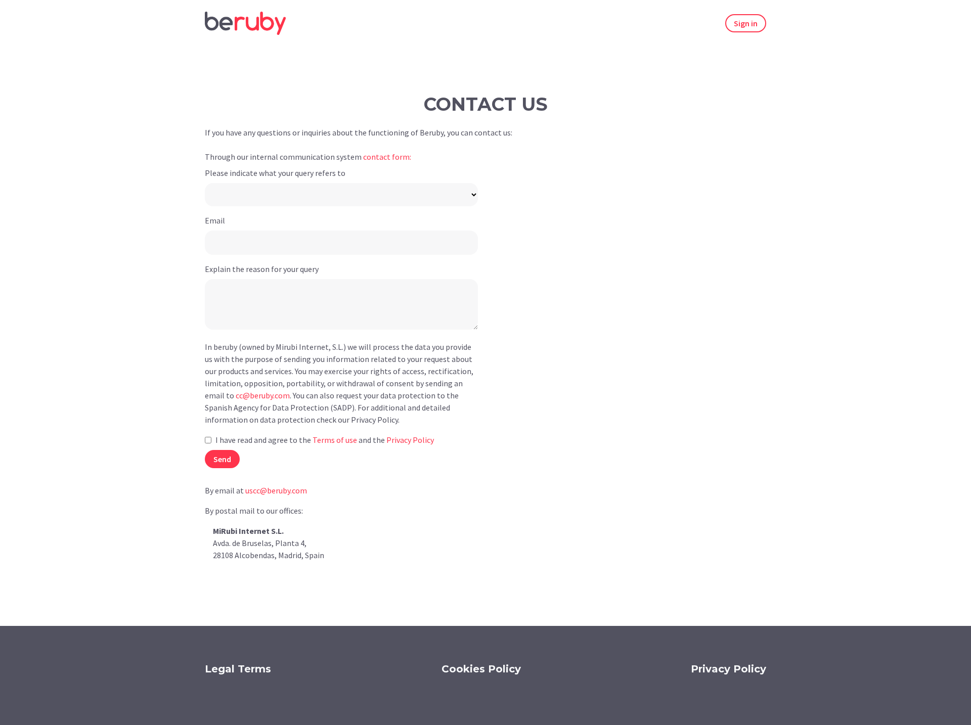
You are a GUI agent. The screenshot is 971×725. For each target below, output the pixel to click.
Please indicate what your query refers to (275, 173)
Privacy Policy (728, 669)
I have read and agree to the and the (324, 440)
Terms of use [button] (335, 440)
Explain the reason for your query (262, 269)
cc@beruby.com (263, 395)
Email (215, 220)
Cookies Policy (481, 669)
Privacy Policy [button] (410, 440)
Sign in (746, 23)
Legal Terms (238, 669)
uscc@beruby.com (276, 490)
